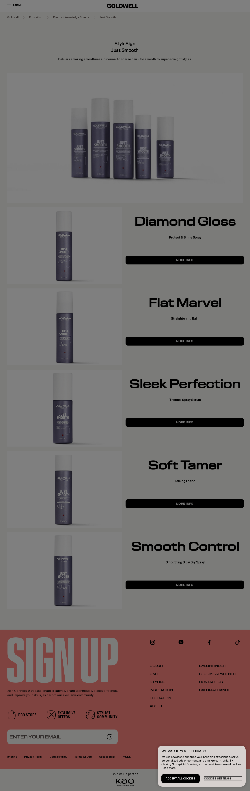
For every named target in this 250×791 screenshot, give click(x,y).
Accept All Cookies (180, 778)
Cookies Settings (217, 778)
